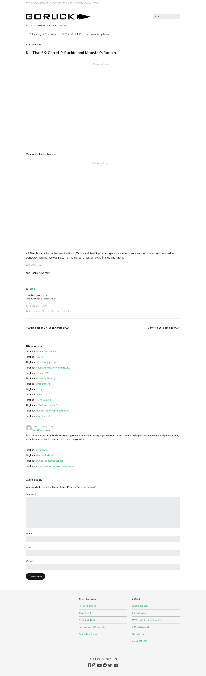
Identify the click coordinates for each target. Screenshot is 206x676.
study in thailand (44, 455)
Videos (69, 311)
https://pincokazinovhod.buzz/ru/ (53, 367)
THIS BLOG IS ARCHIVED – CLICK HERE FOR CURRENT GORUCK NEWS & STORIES (62, 3)
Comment (32, 494)
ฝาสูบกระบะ (42, 450)
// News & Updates (98, 34)
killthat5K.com (34, 265)
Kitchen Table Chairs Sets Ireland (52, 410)
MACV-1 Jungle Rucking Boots (146, 620)
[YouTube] (99, 665)
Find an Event (138, 634)
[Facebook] (89, 665)
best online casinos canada (49, 460)
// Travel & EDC (71, 34)
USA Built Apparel (140, 627)
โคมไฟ (39, 357)
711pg (39, 389)
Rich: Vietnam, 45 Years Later (92, 627)
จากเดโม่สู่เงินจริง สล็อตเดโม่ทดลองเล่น (55, 466)
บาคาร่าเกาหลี (43, 416)
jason (32, 288)
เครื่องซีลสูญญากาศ (46, 362)
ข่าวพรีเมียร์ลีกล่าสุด (46, 378)
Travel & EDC (85, 613)
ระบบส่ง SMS (42, 373)
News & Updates (87, 620)
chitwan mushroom (46, 351)
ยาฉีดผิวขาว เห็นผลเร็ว (47, 405)
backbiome (39, 430)
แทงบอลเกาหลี (43, 384)
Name (29, 533)
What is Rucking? (140, 606)
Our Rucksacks (139, 613)
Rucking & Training (38, 306)
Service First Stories (88, 634)
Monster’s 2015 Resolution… (162, 327)
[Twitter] (110, 665)
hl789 (39, 394)
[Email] (115, 665)
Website (30, 561)
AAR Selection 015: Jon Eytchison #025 (49, 327)
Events (46, 311)
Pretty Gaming (43, 400)
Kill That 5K (57, 311)
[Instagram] (94, 665)
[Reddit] (105, 665)
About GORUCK (139, 641)
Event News (35, 311)
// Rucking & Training (42, 34)
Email (28, 547)
